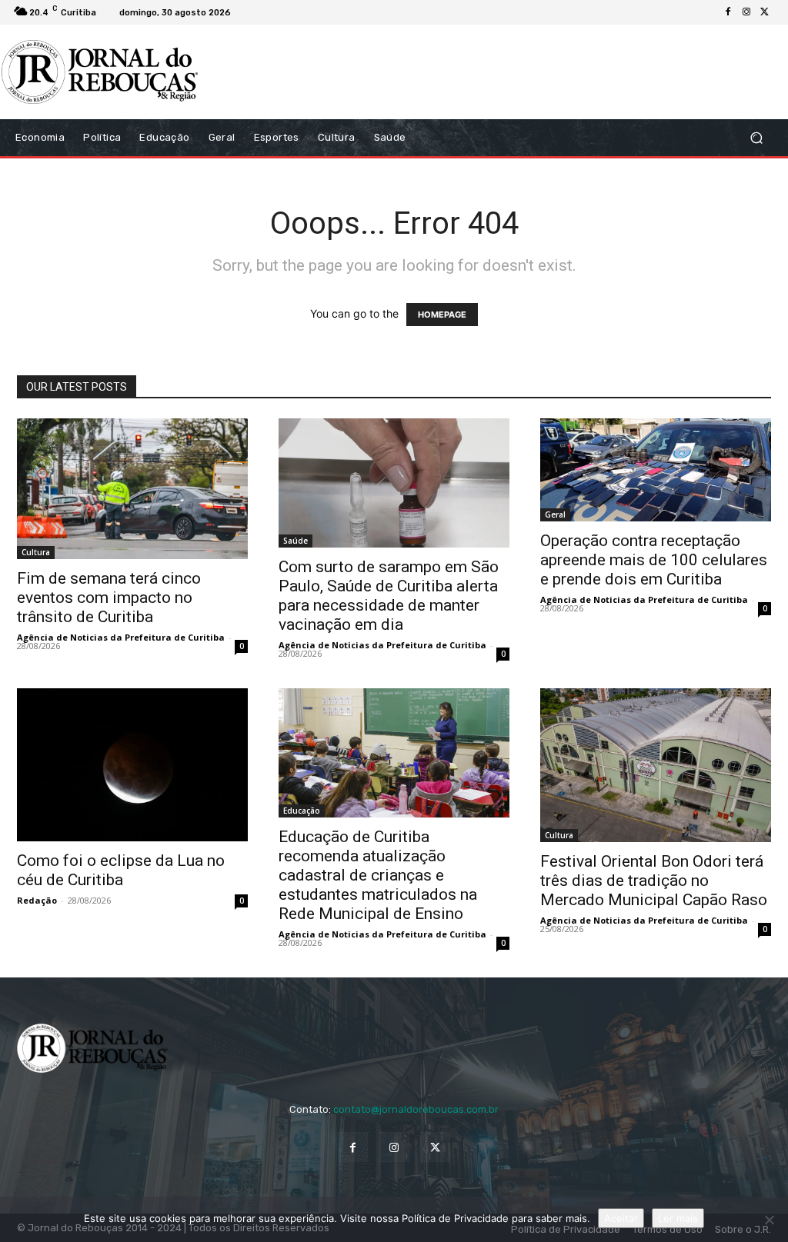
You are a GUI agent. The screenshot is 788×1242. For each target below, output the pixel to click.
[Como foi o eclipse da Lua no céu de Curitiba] (132, 764)
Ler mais (678, 1218)
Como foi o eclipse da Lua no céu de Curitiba (121, 870)
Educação (301, 810)
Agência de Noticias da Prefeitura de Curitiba (121, 637)
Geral (555, 514)
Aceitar (621, 1218)
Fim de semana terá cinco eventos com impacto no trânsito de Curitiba (109, 597)
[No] (768, 1219)
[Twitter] (765, 12)
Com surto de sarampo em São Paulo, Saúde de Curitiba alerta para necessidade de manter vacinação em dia (389, 596)
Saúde (295, 540)
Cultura (36, 552)
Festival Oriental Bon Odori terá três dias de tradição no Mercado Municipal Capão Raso (653, 880)
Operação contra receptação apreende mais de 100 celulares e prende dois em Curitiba (653, 559)
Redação (37, 900)
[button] (756, 137)
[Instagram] (746, 12)
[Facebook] (728, 12)
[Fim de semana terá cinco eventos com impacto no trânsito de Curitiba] (132, 488)
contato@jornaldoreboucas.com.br (416, 1109)
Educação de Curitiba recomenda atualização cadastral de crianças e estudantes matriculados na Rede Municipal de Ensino (378, 875)
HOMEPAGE (442, 314)
